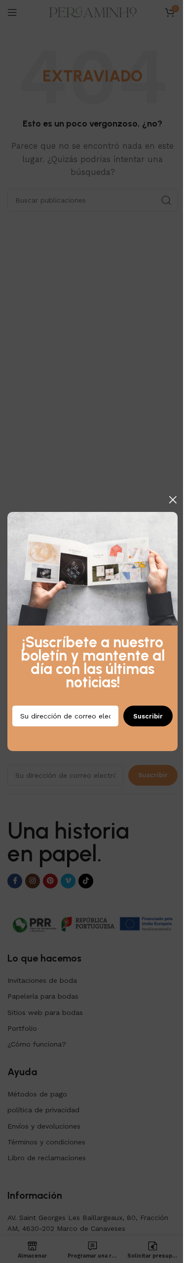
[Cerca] (172, 499)
